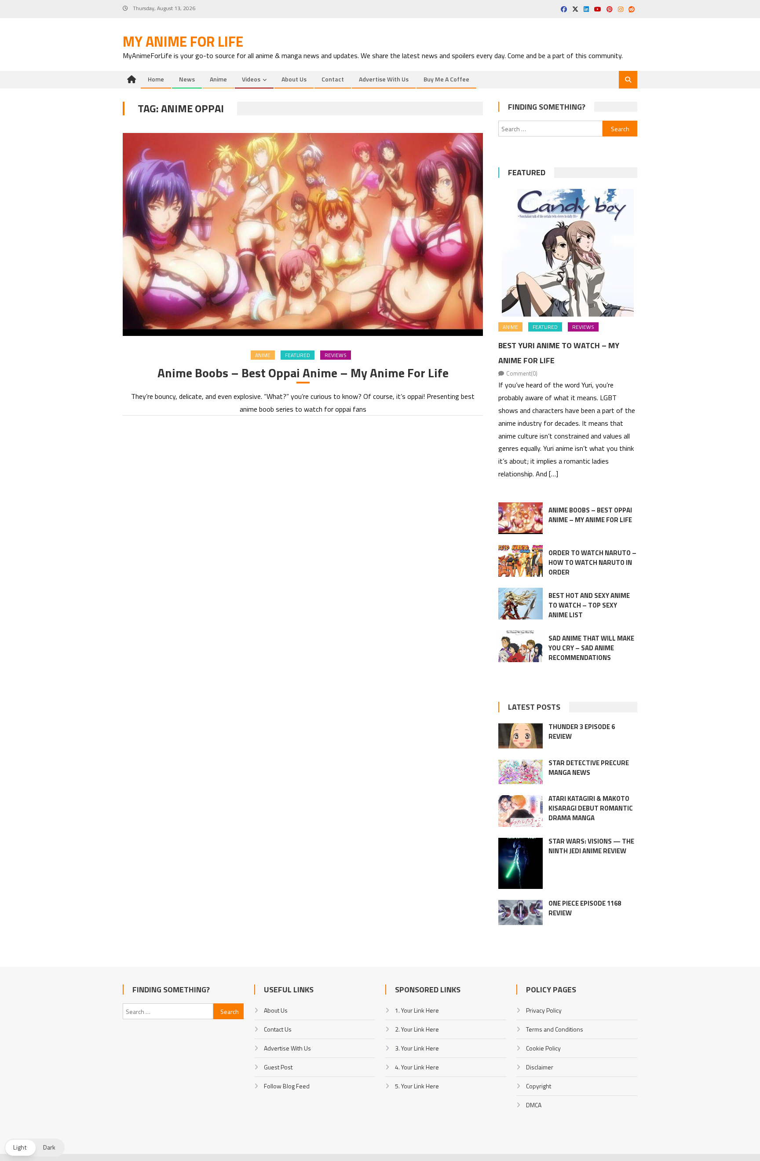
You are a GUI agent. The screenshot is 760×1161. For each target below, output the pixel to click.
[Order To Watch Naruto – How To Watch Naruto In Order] (520, 561)
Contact (333, 79)
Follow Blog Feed (287, 1086)
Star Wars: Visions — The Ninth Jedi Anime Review (591, 846)
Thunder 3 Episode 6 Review (581, 731)
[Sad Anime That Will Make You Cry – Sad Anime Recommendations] (520, 646)
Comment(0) (521, 373)
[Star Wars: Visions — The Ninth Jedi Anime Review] (520, 863)
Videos (251, 79)
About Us (294, 79)
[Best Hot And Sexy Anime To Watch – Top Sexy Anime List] (520, 603)
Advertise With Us (384, 79)
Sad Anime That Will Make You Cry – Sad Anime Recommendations (591, 648)
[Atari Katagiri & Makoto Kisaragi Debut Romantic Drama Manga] (520, 811)
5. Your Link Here (417, 1086)
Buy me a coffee (446, 79)
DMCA (533, 1104)
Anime (218, 79)
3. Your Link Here (417, 1048)
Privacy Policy (544, 1010)
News (187, 79)
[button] (34, 1148)
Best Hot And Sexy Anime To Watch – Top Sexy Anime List (589, 605)
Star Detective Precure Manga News (588, 768)
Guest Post (278, 1067)
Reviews (336, 355)
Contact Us (278, 1029)
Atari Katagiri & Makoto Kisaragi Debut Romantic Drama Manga (590, 808)
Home (156, 79)
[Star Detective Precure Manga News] (520, 771)
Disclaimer (539, 1067)
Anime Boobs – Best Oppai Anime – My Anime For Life (303, 373)
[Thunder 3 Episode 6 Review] (520, 735)
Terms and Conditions (554, 1029)
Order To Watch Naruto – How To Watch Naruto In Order (592, 562)
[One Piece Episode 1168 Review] (520, 912)
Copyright (538, 1086)
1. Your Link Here (417, 1010)
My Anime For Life (183, 41)
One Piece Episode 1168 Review (584, 908)
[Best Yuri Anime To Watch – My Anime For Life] (567, 253)
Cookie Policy (543, 1048)
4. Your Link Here (417, 1067)
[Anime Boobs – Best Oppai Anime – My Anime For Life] (303, 234)
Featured (297, 355)
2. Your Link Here (417, 1029)
